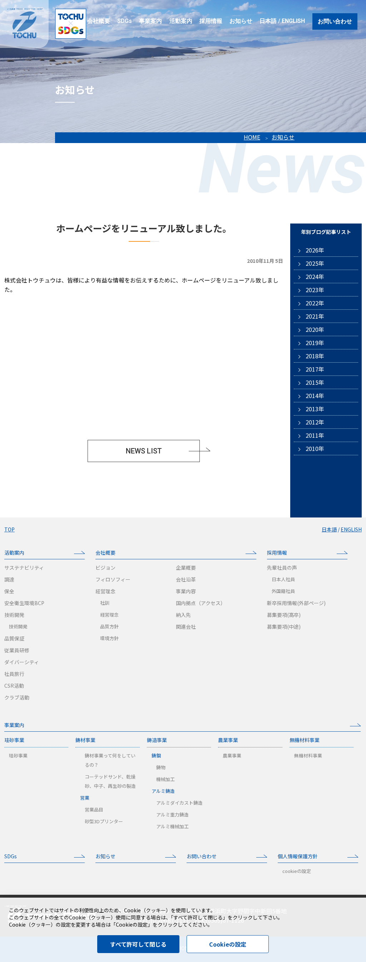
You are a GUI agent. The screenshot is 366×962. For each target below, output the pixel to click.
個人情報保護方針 (298, 856)
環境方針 (109, 638)
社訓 (104, 602)
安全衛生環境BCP (24, 603)
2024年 (315, 276)
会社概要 (105, 552)
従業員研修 (16, 650)
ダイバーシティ (21, 662)
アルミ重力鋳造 (172, 814)
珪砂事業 (14, 739)
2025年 (315, 263)
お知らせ (283, 137)
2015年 (315, 382)
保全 (9, 591)
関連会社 (186, 626)
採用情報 (277, 552)
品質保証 (14, 638)
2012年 (315, 422)
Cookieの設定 (227, 944)
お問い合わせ (335, 21)
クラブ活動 (16, 697)
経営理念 (105, 591)
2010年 (315, 448)
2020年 (315, 329)
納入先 (183, 614)
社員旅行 (14, 673)
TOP (9, 529)
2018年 (315, 356)
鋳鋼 (156, 755)
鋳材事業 (85, 739)
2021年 (315, 316)
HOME (252, 137)
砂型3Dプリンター (104, 821)
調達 (9, 579)
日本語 (268, 21)
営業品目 (94, 809)
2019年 (315, 342)
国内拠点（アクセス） (201, 603)
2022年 (315, 303)
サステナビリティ (24, 567)
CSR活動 (14, 685)
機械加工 (165, 779)
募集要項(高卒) (284, 614)
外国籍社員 (283, 591)
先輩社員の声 (282, 567)
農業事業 (228, 739)
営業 (84, 797)
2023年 (315, 289)
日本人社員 (283, 579)
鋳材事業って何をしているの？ (110, 760)
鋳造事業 (157, 739)
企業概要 (186, 567)
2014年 (315, 395)
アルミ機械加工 (172, 826)
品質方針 (109, 626)
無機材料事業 (305, 739)
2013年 (315, 408)
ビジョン (105, 567)
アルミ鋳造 (163, 790)
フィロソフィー (112, 579)
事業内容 (186, 591)
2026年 (315, 250)
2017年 (315, 369)
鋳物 (160, 767)
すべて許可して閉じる (138, 944)
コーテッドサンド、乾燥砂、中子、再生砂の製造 (110, 781)
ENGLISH (293, 21)
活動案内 (14, 552)
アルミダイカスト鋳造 (179, 802)
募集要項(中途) (284, 626)
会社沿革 (186, 579)
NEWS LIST (144, 451)
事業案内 (14, 724)
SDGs (10, 856)
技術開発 (14, 614)
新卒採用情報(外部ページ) (296, 603)
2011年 (315, 435)
